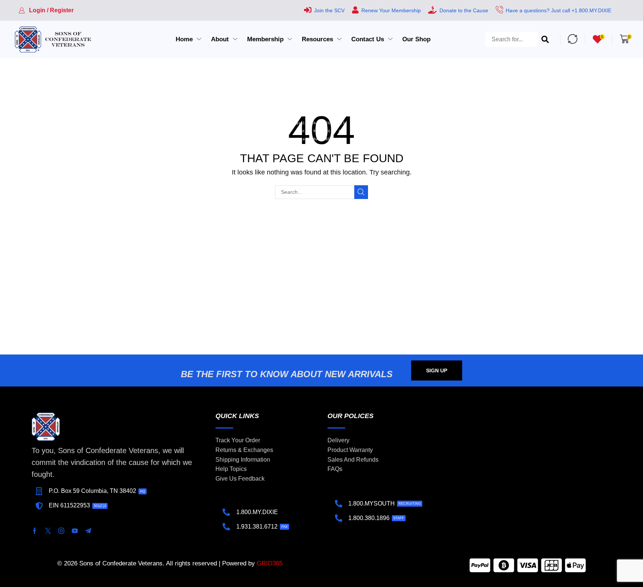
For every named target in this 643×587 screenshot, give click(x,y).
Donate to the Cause (463, 10)
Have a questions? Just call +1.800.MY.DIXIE (558, 10)
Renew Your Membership (391, 10)
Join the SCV (329, 10)
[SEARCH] (361, 192)
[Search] (545, 39)
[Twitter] (48, 531)
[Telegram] (88, 531)
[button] (46, 10)
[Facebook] (35, 531)
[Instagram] (61, 531)
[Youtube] (75, 531)
